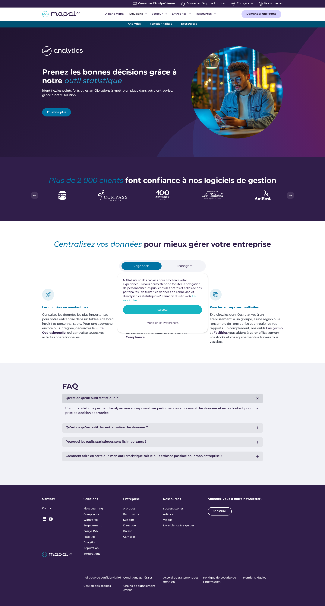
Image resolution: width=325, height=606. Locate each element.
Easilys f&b (274, 328)
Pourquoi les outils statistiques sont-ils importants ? (106, 441)
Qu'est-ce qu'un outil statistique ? (92, 398)
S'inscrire (219, 511)
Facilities (221, 333)
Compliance (135, 337)
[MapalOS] (61, 14)
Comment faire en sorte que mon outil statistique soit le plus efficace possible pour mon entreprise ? (144, 456)
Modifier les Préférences (162, 323)
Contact (48, 499)
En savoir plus (56, 112)
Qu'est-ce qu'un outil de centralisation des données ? (107, 427)
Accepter (163, 309)
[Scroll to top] (316, 597)
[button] (34, 195)
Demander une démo (261, 14)
